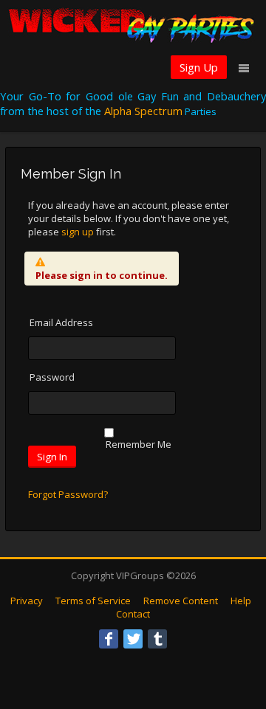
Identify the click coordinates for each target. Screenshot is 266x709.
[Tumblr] (157, 639)
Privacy (26, 600)
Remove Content (180, 600)
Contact (133, 613)
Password (52, 377)
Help (241, 600)
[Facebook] (108, 639)
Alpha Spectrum (143, 110)
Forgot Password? (68, 494)
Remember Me (138, 444)
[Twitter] (133, 639)
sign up (77, 231)
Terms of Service (93, 600)
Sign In (52, 456)
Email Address (61, 322)
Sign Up (199, 67)
